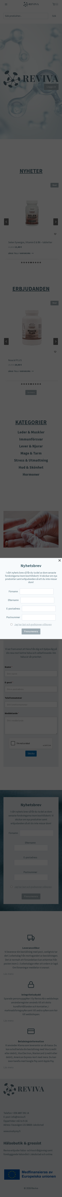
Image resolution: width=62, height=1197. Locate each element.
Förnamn (13, 591)
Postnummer (13, 617)
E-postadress (13, 608)
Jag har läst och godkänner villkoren (33, 624)
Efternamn (13, 600)
